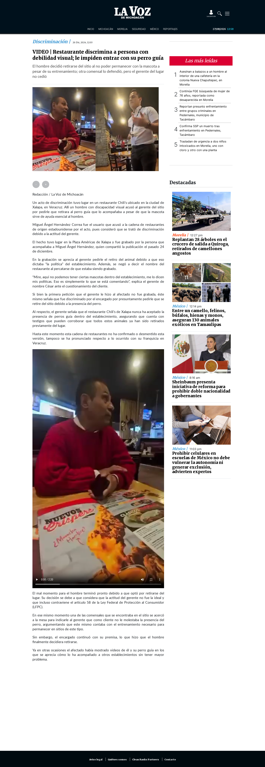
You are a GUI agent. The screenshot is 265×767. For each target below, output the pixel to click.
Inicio (90, 29)
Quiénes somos (117, 759)
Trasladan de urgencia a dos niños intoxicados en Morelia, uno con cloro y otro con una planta (203, 146)
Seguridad (139, 29)
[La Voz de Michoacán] (132, 12)
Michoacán (105, 29)
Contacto (170, 759)
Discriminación (50, 41)
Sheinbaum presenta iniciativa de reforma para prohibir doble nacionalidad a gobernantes (201, 388)
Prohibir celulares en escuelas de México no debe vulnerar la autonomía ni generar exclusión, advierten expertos (201, 462)
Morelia (122, 29)
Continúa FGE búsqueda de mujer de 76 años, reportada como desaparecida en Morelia (205, 95)
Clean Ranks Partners (145, 759)
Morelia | (180, 235)
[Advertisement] (98, 708)
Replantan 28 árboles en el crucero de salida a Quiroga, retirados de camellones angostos (200, 246)
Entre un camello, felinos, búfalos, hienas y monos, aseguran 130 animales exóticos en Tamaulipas (199, 317)
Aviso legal (95, 759)
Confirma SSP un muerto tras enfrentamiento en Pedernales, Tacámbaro (200, 130)
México (154, 29)
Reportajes (170, 29)
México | (180, 306)
